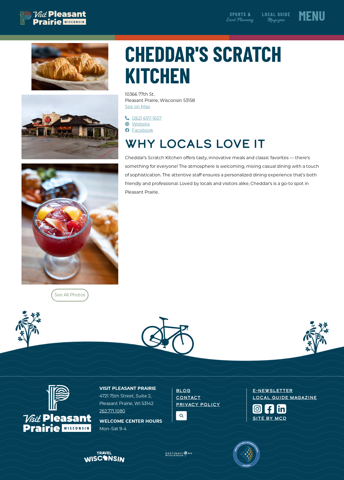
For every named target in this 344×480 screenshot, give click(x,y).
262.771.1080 (112, 411)
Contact (188, 398)
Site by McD (269, 419)
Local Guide (276, 17)
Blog (183, 391)
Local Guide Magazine (285, 398)
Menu (312, 17)
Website (141, 124)
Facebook (142, 130)
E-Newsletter (273, 391)
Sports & (240, 17)
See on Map (137, 106)
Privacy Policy (198, 405)
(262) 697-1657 (147, 118)
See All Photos (70, 294)
